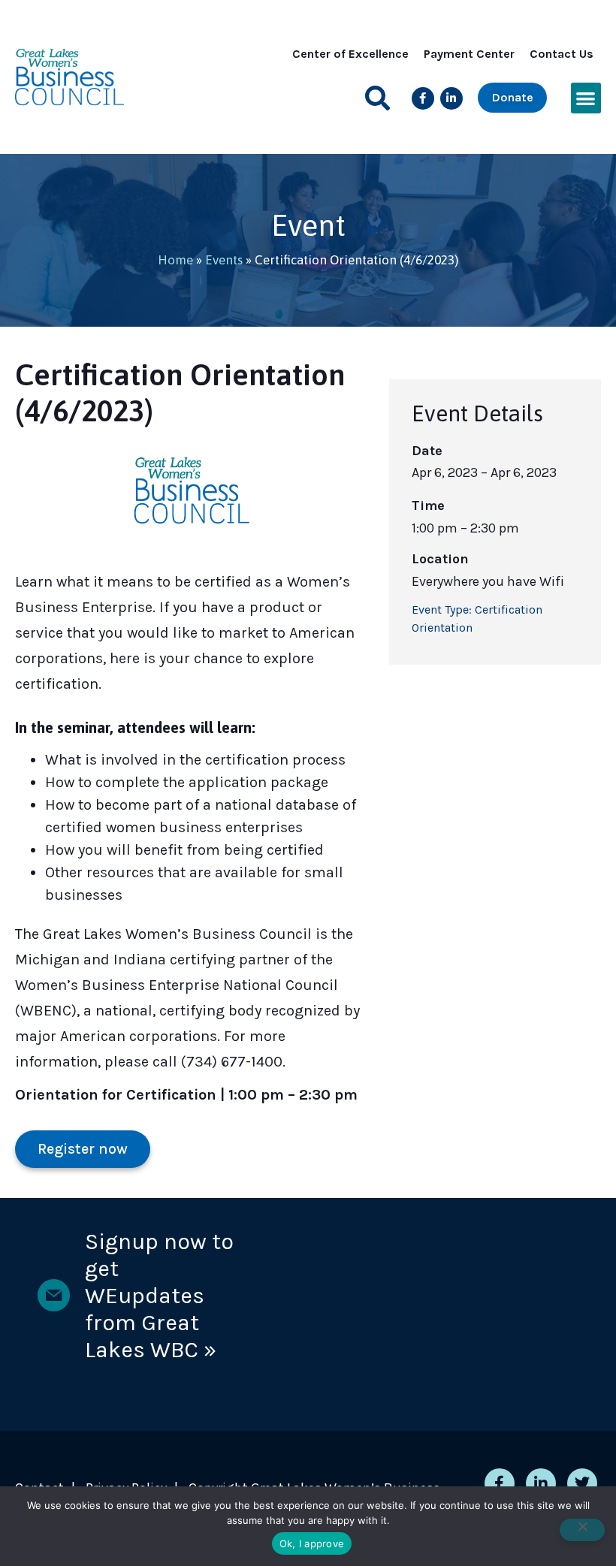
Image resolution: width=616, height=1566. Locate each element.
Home (175, 259)
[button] (377, 98)
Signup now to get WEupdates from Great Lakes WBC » (159, 1295)
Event (308, 225)
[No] (582, 1530)
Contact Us (561, 54)
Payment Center (469, 54)
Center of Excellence (350, 54)
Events (224, 259)
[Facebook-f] (423, 98)
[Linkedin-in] (451, 98)
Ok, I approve (311, 1543)
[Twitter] (582, 1483)
